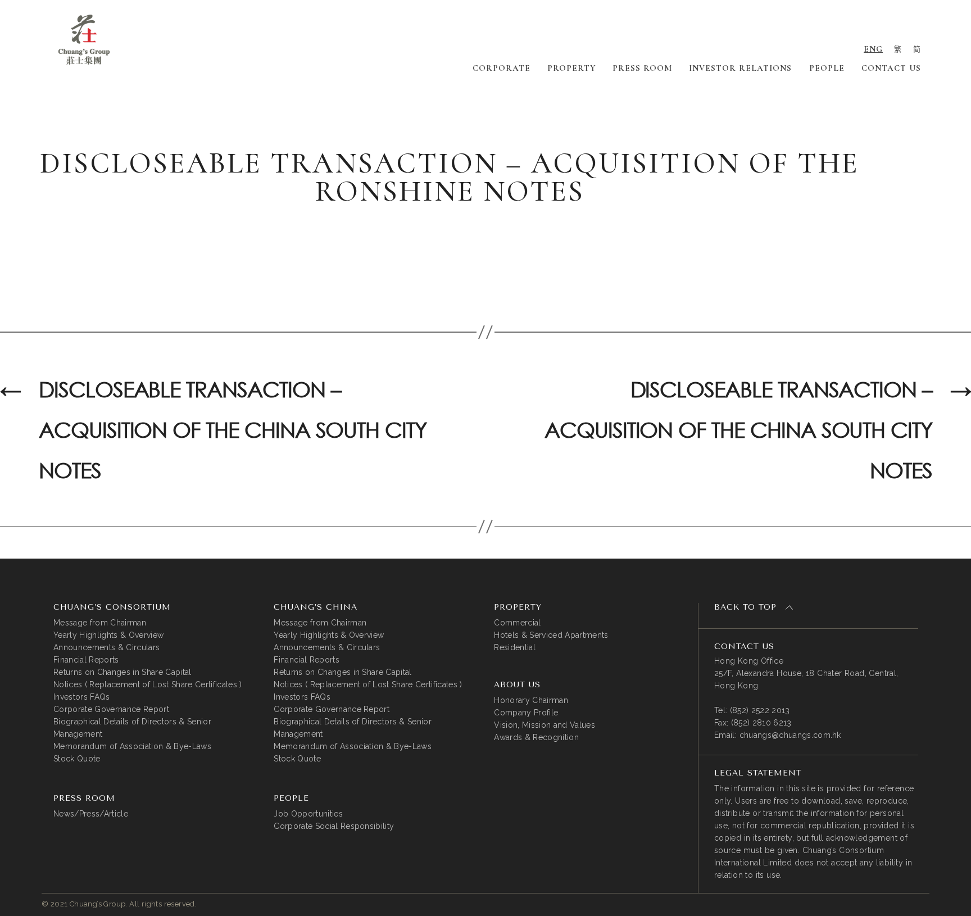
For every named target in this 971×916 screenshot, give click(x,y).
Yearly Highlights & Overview (108, 635)
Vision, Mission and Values (544, 724)
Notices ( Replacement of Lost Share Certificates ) (147, 684)
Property (571, 68)
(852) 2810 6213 (761, 722)
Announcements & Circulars (106, 647)
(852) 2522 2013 (760, 710)
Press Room (642, 68)
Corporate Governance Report (111, 709)
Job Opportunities (308, 813)
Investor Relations (740, 68)
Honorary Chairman (531, 700)
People (827, 68)
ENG (873, 49)
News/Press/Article (90, 813)
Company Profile (526, 712)
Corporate (501, 68)
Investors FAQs (81, 696)
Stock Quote (77, 758)
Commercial (517, 622)
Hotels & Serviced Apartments (551, 635)
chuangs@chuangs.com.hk (790, 735)
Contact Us (891, 68)
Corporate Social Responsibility (334, 826)
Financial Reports (86, 659)
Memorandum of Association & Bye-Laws (132, 746)
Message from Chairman (99, 622)
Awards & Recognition (536, 737)
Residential (515, 647)
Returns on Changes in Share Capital (122, 672)
